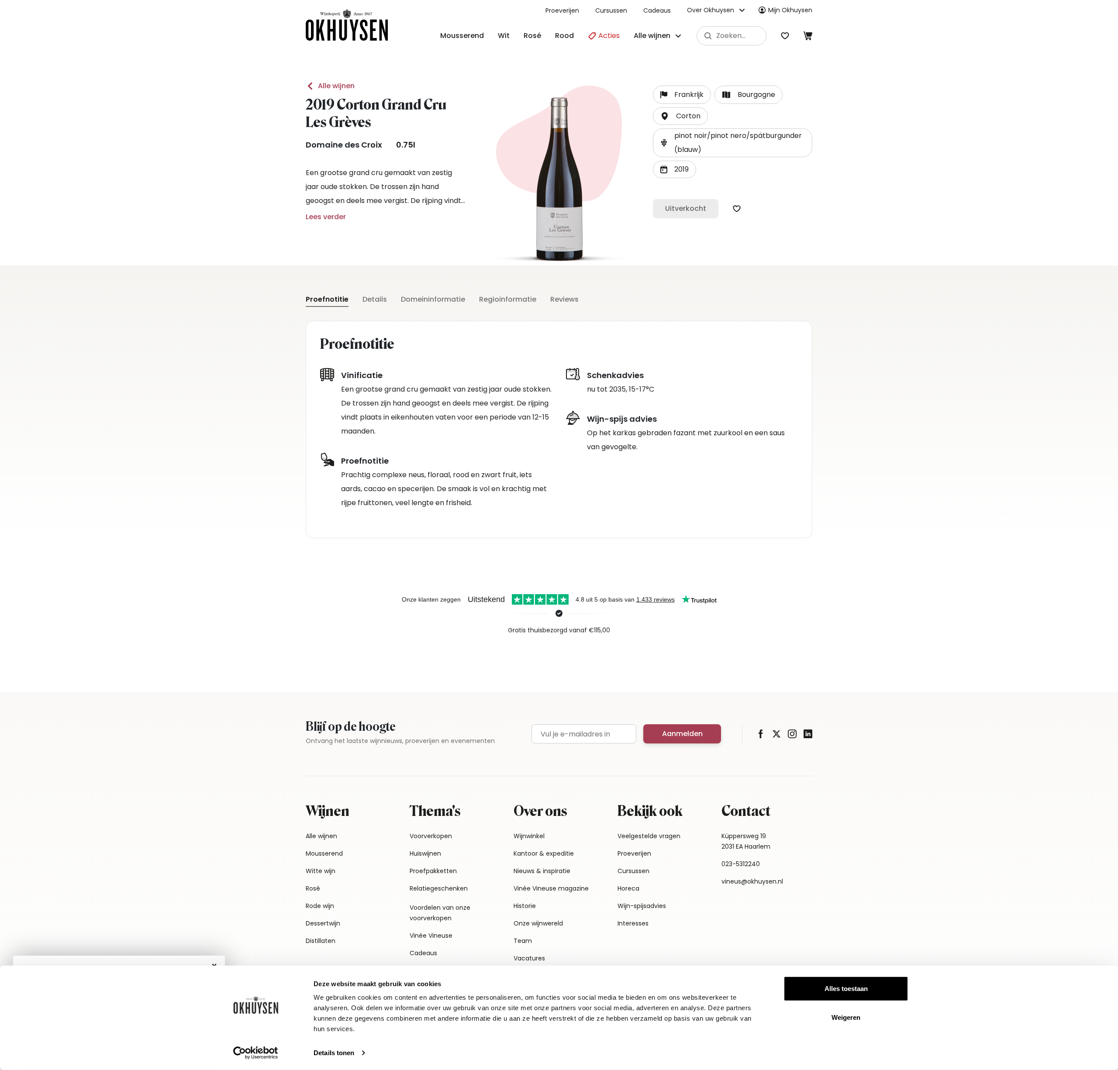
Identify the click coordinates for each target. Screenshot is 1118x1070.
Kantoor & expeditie (544, 853)
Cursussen (611, 10)
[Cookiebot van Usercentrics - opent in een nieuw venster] (255, 1053)
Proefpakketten (433, 871)
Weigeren (846, 1017)
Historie (525, 905)
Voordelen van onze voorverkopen (440, 912)
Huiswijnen (425, 853)
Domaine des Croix (344, 144)
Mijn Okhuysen (790, 10)
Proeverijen (562, 10)
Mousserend (462, 36)
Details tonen (334, 1052)
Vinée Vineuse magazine (551, 888)
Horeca (628, 888)
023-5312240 (740, 864)
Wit (504, 36)
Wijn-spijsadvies (642, 905)
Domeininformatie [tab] (433, 299)
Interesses (633, 923)
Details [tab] (374, 299)
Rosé (532, 36)
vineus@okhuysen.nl (752, 881)
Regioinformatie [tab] (507, 299)
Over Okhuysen (710, 10)
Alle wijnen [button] (652, 36)
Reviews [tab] (564, 299)
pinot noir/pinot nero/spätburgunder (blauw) (738, 143)
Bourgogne (756, 94)
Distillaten (320, 940)
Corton (688, 116)
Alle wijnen (336, 86)
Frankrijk (689, 94)
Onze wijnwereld (538, 923)
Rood (564, 36)
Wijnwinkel (529, 836)
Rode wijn (320, 905)
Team (523, 940)
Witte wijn (320, 871)
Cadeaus (657, 10)
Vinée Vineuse (431, 935)
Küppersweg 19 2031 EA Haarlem (745, 841)
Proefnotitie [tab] (327, 299)
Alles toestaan (846, 988)
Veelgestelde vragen (649, 836)
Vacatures (529, 958)
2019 (681, 169)
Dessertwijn (323, 923)
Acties (608, 36)
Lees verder (326, 217)
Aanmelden (682, 734)
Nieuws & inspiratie (542, 871)
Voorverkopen (431, 836)
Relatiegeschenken (439, 888)
